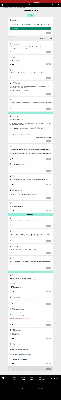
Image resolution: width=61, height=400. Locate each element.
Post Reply (48, 369)
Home (7, 7)
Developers (23, 381)
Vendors (22, 388)
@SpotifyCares (24, 359)
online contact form (37, 123)
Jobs (14, 381)
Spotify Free (40, 388)
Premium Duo (40, 381)
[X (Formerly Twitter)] (54, 378)
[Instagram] (51, 378)
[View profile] (10, 19)
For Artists (23, 379)
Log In (56, 4)
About (14, 379)
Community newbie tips (26, 354)
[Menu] (59, 5)
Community (6, 5)
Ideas (37, 5)
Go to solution (31, 15)
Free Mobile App (33, 383)
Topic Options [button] (11, 36)
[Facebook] (57, 378)
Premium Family (41, 383)
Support (31, 379)
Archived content (13, 7)
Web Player (32, 381)
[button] (51, 20)
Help (23, 5)
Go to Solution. (15, 28)
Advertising (23, 383)
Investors (23, 386)
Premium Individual (41, 379)
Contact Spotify (32, 386)
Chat (30, 5)
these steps (36, 2)
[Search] (53, 4)
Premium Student (41, 386)
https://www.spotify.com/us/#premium (16, 237)
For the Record (15, 383)
